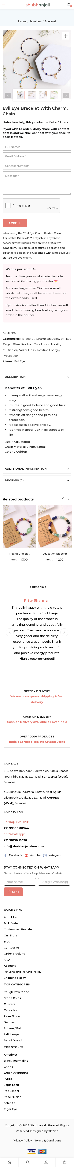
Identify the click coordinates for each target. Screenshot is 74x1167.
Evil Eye (66, 338)
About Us (10, 917)
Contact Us (12, 947)
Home (22, 21)
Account (10, 965)
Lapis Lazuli (12, 1085)
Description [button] (15, 376)
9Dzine (53, 1131)
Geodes (9, 1022)
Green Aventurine (16, 1073)
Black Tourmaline (16, 1060)
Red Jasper (11, 1091)
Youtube (35, 855)
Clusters (9, 1004)
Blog (7, 941)
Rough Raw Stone (16, 992)
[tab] (37, 377)
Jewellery (35, 21)
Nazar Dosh (27, 350)
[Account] (46, 1162)
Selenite (9, 1103)
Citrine (8, 1066)
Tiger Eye (10, 1109)
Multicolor (10, 350)
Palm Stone (12, 1016)
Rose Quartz (12, 1097)
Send (15, 892)
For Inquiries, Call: (16, 822)
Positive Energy (48, 350)
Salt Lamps (11, 1034)
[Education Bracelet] (55, 526)
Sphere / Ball (12, 1028)
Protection (10, 355)
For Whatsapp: (14, 834)
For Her (26, 344)
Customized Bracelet (18, 929)
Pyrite (8, 1079)
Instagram (54, 855)
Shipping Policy (15, 978)
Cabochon (11, 1010)
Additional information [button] (26, 468)
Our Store (10, 935)
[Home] (9, 1162)
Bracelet (50, 21)
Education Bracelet (55, 553)
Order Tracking (14, 953)
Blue (16, 344)
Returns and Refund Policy (22, 972)
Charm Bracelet (47, 338)
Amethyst (10, 1054)
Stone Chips (12, 998)
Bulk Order (11, 923)
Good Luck (42, 344)
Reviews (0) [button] (14, 480)
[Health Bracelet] (19, 526)
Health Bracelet (19, 553)
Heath (55, 344)
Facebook (15, 855)
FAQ (7, 959)
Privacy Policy (22, 1140)
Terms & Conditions (47, 1140)
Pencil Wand (13, 1040)
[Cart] (65, 1162)
